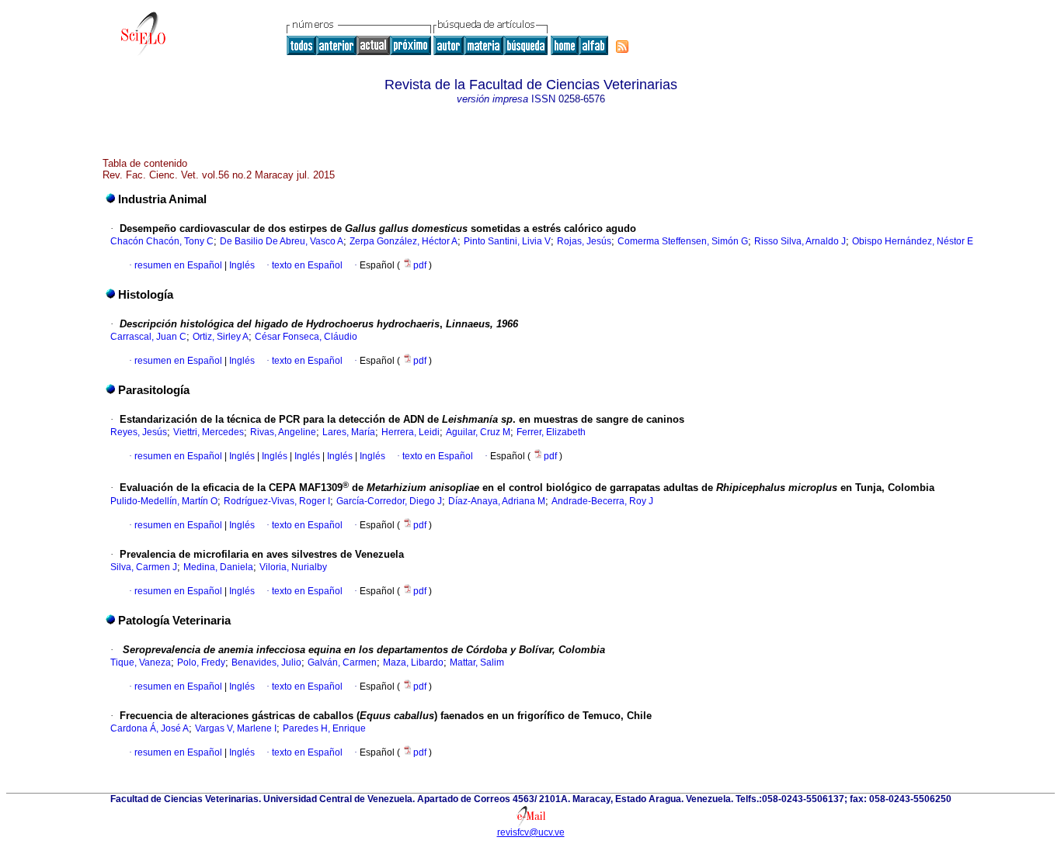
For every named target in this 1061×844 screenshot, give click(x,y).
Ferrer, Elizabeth (551, 432)
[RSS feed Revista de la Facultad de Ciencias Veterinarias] (622, 46)
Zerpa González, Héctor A (403, 241)
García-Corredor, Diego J (389, 501)
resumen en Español (178, 265)
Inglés (241, 265)
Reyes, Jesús (138, 432)
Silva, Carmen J (143, 567)
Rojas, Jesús (584, 241)
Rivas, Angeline (283, 432)
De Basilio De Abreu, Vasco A (281, 241)
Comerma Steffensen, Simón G (682, 241)
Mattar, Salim (477, 662)
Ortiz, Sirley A (221, 336)
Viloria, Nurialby (293, 567)
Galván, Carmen (342, 662)
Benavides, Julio (266, 662)
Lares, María (348, 432)
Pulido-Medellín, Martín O (163, 501)
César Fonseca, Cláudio (306, 336)
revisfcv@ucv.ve (531, 832)
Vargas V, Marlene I (236, 728)
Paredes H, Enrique (324, 728)
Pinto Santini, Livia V (507, 241)
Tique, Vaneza (140, 662)
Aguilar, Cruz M (478, 432)
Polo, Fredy (201, 662)
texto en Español (307, 265)
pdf (421, 265)
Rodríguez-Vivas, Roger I (277, 501)
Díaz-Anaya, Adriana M (496, 501)
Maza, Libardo (413, 662)
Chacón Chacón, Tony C (162, 241)
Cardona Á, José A (149, 728)
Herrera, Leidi (410, 432)
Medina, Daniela (218, 567)
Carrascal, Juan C (148, 336)
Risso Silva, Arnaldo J (800, 241)
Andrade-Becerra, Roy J (602, 501)
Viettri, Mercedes (208, 432)
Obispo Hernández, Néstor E (912, 241)
